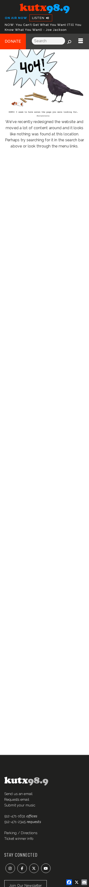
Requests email (16, 799)
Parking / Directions (20, 833)
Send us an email (18, 794)
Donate (13, 41)
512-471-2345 (15, 822)
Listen (38, 18)
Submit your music (19, 805)
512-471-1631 (14, 816)
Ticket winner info (19, 839)
